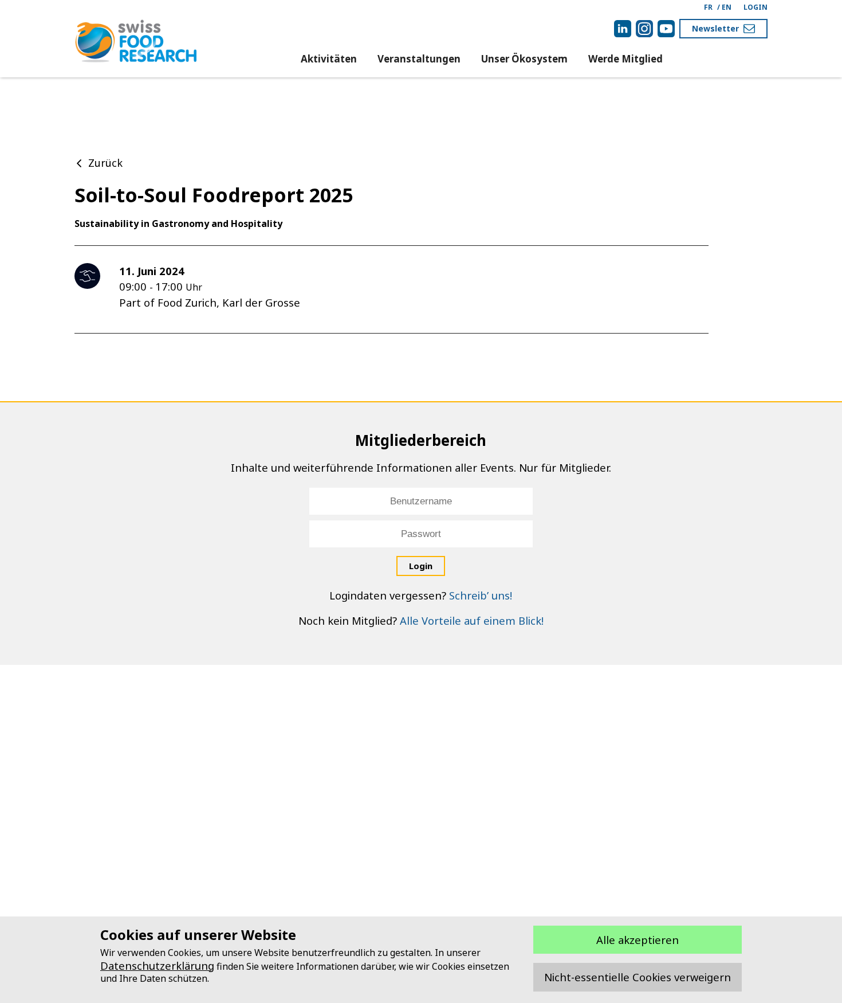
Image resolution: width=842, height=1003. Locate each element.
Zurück (105, 163)
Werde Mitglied (625, 58)
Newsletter (715, 28)
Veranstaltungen (419, 58)
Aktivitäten (329, 58)
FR (708, 7)
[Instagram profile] (644, 28)
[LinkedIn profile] (622, 28)
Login (420, 565)
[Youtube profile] (666, 28)
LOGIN (755, 7)
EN (726, 7)
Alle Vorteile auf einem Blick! (472, 620)
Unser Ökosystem (524, 58)
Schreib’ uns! (480, 595)
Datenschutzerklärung (157, 965)
